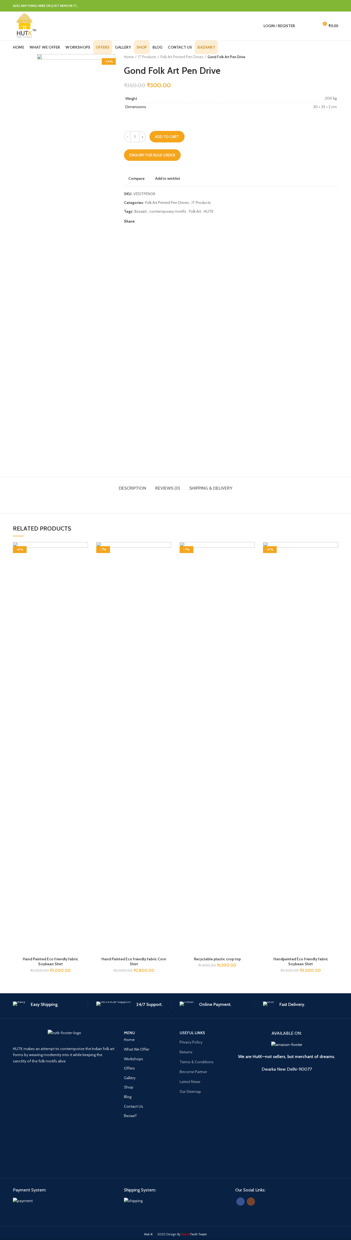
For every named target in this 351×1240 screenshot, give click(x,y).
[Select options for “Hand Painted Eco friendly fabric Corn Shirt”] (167, 563)
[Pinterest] (314, 5)
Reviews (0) (167, 488)
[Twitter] (300, 5)
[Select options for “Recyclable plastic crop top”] (250, 563)
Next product (335, 57)
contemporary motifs (167, 211)
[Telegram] (334, 5)
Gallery (129, 1077)
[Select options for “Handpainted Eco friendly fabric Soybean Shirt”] (334, 563)
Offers (129, 1068)
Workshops (133, 1058)
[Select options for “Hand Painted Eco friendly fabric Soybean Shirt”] (84, 563)
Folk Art (195, 211)
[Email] (307, 5)
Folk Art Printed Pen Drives (181, 57)
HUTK (209, 211)
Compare (136, 178)
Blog (127, 1096)
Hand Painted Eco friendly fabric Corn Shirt (133, 961)
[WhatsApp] (327, 5)
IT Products (147, 57)
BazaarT (130, 1115)
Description (132, 488)
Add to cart (167, 136)
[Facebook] (293, 5)
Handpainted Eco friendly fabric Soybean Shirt (300, 961)
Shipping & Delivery (211, 488)
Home (129, 57)
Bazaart (140, 211)
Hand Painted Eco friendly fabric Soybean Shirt (50, 961)
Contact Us (133, 1106)
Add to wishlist (167, 178)
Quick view (84, 575)
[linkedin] (321, 5)
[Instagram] (251, 1201)
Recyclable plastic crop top (217, 958)
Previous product (324, 57)
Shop (128, 1087)
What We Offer (136, 1049)
